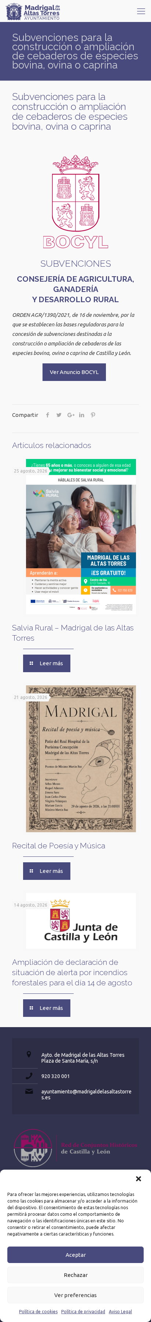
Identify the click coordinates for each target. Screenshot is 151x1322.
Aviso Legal (120, 1311)
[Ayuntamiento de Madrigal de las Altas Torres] (32, 11)
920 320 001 (55, 1076)
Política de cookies (38, 1311)
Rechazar (76, 1275)
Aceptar (76, 1255)
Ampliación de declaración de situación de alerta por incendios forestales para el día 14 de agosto (72, 972)
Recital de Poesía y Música (58, 845)
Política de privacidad (83, 1311)
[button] (139, 1179)
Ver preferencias (75, 1295)
